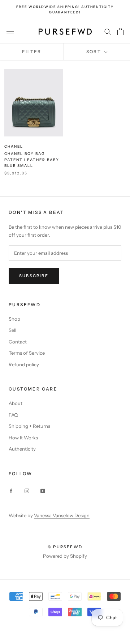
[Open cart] (120, 31)
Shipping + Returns (29, 426)
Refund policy (24, 364)
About (15, 403)
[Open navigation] (10, 31)
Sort (94, 51)
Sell (12, 330)
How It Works (23, 437)
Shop (14, 319)
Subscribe (33, 275)
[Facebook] (11, 490)
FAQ (13, 415)
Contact (18, 342)
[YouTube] (42, 490)
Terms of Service (27, 353)
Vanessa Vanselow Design (62, 515)
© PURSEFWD (65, 546)
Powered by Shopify (65, 556)
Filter (31, 51)
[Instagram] (27, 490)
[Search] (107, 31)
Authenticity (22, 449)
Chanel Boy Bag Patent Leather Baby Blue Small (31, 159)
